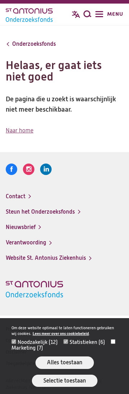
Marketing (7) (27, 348)
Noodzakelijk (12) (38, 342)
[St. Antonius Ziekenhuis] (29, 15)
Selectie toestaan (64, 380)
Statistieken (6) (87, 342)
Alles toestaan (64, 362)
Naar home (19, 130)
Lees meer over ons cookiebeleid (61, 333)
